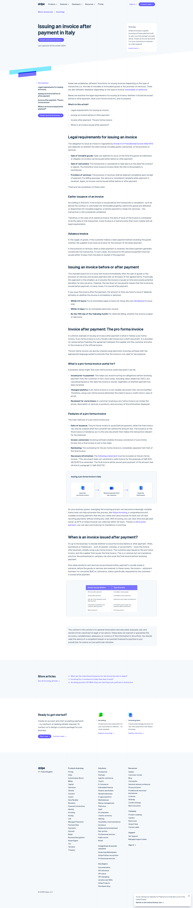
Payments (72, 828)
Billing (70, 781)
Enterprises (102, 772)
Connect (71, 794)
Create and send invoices (50, 40)
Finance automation (106, 790)
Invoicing (60, 11)
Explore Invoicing (105, 733)
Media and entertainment (108, 828)
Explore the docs (135, 733)
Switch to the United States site (149, 902)
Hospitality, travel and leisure (109, 822)
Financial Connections (76, 806)
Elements (72, 803)
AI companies (103, 812)
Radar (70, 834)
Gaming (101, 819)
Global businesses (105, 794)
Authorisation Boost (76, 778)
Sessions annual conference (139, 784)
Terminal (71, 847)
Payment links (73, 825)
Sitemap (131, 799)
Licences (131, 796)
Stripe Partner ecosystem (108, 855)
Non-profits (102, 831)
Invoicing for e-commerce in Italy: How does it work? (92, 679)
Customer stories (135, 775)
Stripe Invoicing (120, 512)
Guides (131, 772)
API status (102, 873)
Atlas (70, 775)
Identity (71, 809)
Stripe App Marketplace (107, 852)
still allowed (139, 301)
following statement (107, 456)
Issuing (70, 815)
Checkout (72, 787)
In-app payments (104, 797)
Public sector (103, 837)
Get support (133, 836)
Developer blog (104, 886)
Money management (106, 803)
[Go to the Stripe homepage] (40, 768)
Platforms (102, 806)
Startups (101, 775)
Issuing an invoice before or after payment (49, 94)
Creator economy (105, 815)
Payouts (71, 831)
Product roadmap (135, 815)
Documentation (104, 867)
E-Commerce (103, 784)
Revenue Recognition (76, 837)
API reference (103, 870)
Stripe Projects (104, 883)
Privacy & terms (134, 787)
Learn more (133, 48)
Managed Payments (76, 822)
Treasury (71, 850)
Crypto (70, 797)
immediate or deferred (136, 89)
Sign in (132, 4)
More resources (45, 11)
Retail (100, 840)
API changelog (103, 877)
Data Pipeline (73, 800)
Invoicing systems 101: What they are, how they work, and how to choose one (102, 682)
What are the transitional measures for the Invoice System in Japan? (99, 676)
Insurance (102, 825)
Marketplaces (103, 800)
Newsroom (132, 821)
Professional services (106, 834)
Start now (44, 736)
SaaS (100, 809)
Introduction (43, 83)
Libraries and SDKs (105, 880)
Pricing (100, 4)
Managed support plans (137, 839)
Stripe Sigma (73, 840)
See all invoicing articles (48, 681)
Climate (71, 790)
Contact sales (146, 4)
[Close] (188, 896)
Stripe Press (133, 824)
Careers (131, 818)
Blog (130, 778)
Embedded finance (105, 787)
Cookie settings (134, 802)
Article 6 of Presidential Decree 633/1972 (133, 143)
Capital (70, 784)
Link (69, 819)
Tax (69, 844)
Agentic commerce (105, 778)
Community (132, 781)
